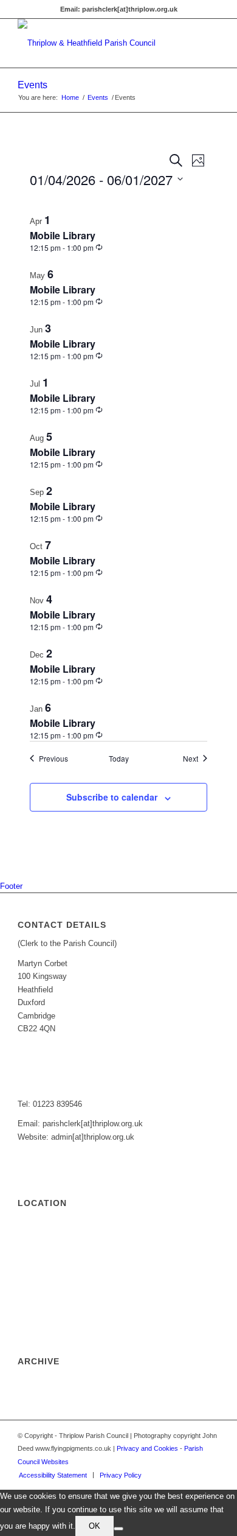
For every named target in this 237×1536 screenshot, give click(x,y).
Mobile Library (62, 235)
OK (94, 1526)
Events (32, 85)
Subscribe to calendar (111, 797)
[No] (118, 1529)
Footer (11, 886)
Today (119, 758)
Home (70, 97)
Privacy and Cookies (147, 1448)
